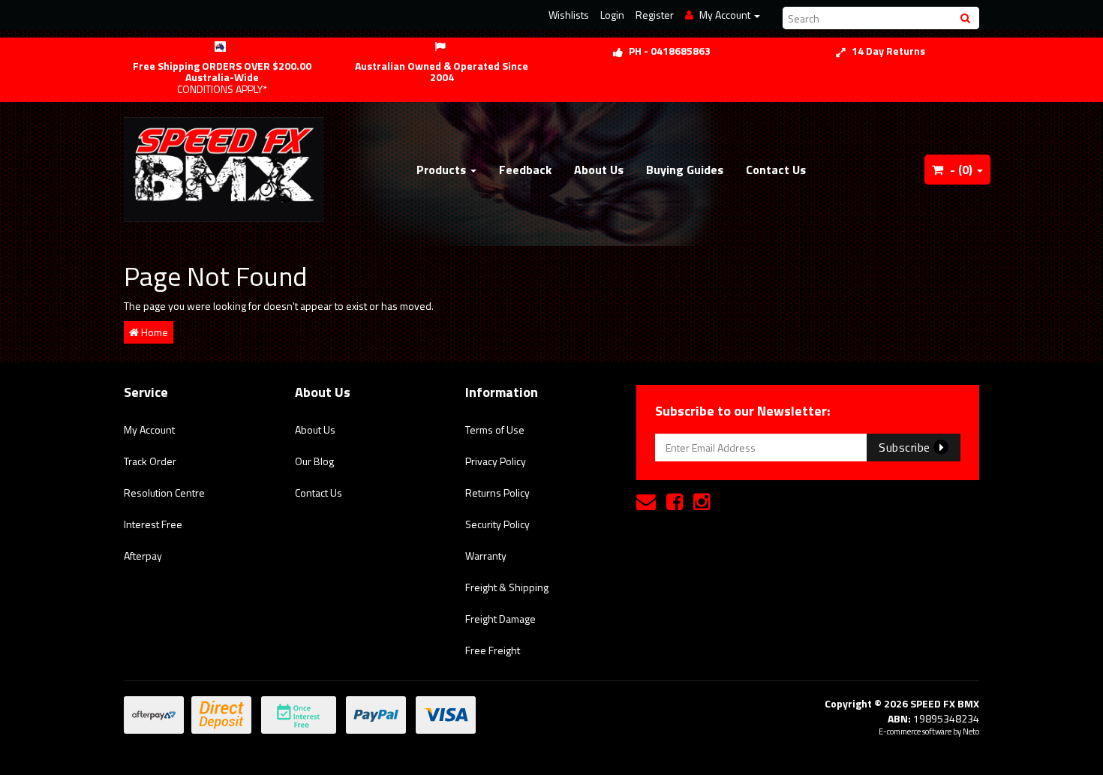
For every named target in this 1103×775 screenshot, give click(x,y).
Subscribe (906, 447)
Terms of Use (494, 429)
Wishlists (568, 15)
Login (612, 15)
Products (442, 170)
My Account (149, 429)
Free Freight (492, 650)
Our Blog (314, 461)
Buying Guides (684, 170)
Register (655, 15)
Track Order (150, 461)
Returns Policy (497, 492)
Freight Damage (500, 618)
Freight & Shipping (506, 587)
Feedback (525, 170)
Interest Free (153, 524)
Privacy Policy (495, 461)
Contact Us (776, 170)
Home (153, 332)
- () (961, 170)
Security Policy (497, 524)
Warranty (485, 555)
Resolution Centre (164, 492)
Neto (971, 731)
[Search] (967, 18)
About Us (599, 170)
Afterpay (143, 555)
